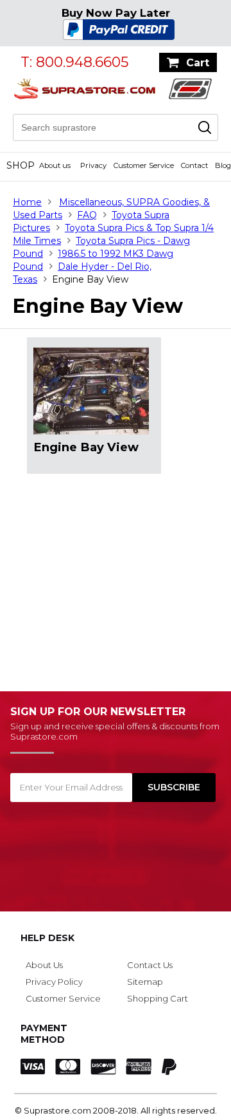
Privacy (93, 165)
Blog (223, 165)
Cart (197, 63)
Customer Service (144, 165)
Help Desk (47, 938)
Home (27, 202)
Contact (194, 165)
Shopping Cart (157, 998)
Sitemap (145, 981)
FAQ (87, 215)
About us (55, 165)
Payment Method (44, 1033)
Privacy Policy (54, 981)
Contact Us (150, 965)
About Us (44, 965)
